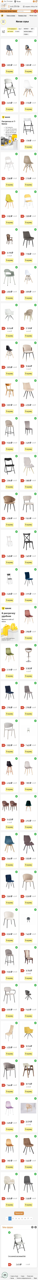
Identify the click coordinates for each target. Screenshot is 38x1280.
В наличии (11, 31)
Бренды (12, 1278)
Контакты (14, 11)
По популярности (12, 29)
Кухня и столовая (11, 15)
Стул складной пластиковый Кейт (17, 1256)
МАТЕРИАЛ (26, 29)
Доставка (10, 11)
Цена (20, 29)
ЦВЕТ (32, 29)
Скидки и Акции (14, 1276)
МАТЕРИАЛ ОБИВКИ (28, 31)
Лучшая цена (30, 1276)
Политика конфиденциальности (24, 1278)
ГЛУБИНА (26, 34)
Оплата (5, 11)
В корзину (9, 71)
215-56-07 (15, 6)
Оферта (35, 1278)
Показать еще (19, 1213)
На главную (2, 15)
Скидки (22, 1276)
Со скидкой (17, 31)
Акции (2, 11)
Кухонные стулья (22, 15)
